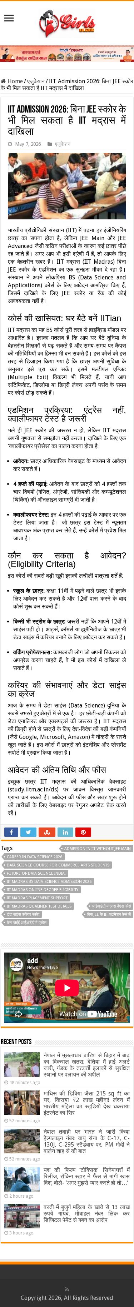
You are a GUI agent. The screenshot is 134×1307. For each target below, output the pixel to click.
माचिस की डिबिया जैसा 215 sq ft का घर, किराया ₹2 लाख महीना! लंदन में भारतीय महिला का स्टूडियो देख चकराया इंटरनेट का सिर (87, 1103)
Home (14, 81)
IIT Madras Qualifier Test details (39, 906)
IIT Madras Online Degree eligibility (42, 890)
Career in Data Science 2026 (34, 857)
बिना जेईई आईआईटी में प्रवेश (26, 922)
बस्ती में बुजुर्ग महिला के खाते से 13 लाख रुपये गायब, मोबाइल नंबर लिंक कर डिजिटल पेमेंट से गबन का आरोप (87, 1213)
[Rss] (67, 1289)
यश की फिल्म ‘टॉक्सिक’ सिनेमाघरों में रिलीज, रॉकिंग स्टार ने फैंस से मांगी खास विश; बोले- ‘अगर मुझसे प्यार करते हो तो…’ (87, 1176)
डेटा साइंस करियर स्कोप (23, 914)
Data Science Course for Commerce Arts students (58, 865)
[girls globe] (67, 21)
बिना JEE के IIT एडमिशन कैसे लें (109, 914)
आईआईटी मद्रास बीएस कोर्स (111, 906)
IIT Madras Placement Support (37, 898)
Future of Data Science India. (36, 873)
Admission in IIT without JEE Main (97, 848)
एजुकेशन (36, 81)
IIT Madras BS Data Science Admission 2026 (49, 881)
